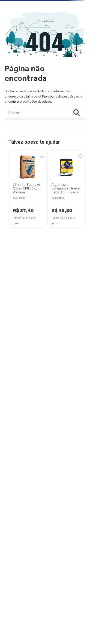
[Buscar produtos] (77, 113)
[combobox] (45, 114)
